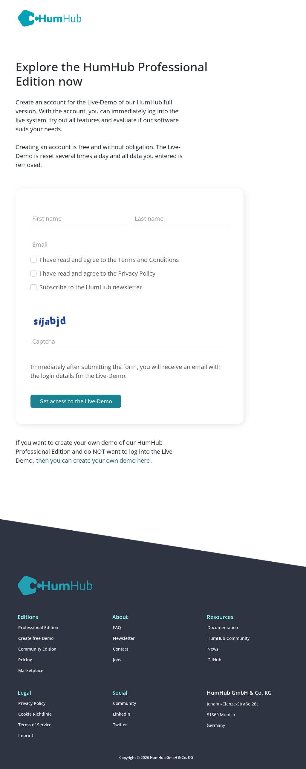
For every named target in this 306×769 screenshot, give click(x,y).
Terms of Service (34, 725)
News (212, 649)
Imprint (25, 735)
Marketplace (30, 670)
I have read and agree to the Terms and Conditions (109, 260)
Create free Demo (35, 638)
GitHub (214, 660)
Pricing (25, 660)
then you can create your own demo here (93, 460)
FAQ (117, 627)
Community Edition (37, 649)
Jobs (117, 660)
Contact (120, 649)
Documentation (222, 627)
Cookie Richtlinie (35, 714)
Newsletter (124, 638)
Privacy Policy (31, 703)
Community (124, 703)
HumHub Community (228, 638)
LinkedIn (121, 714)
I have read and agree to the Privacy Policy (97, 273)
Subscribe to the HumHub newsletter (90, 287)
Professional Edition (38, 627)
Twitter (120, 725)
